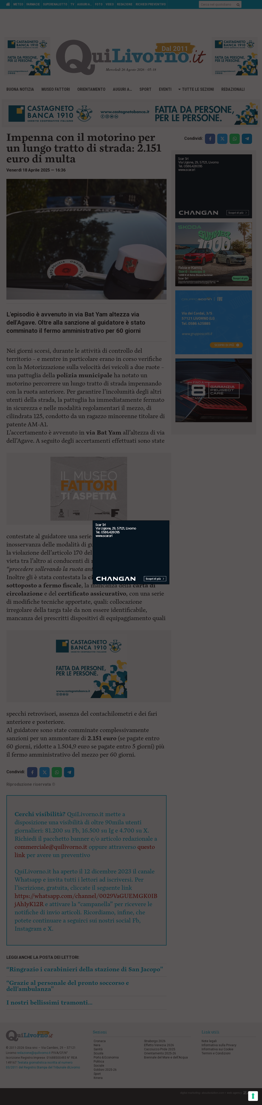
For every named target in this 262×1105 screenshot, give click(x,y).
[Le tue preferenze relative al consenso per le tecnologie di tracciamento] (253, 1096)
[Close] (169, 520)
